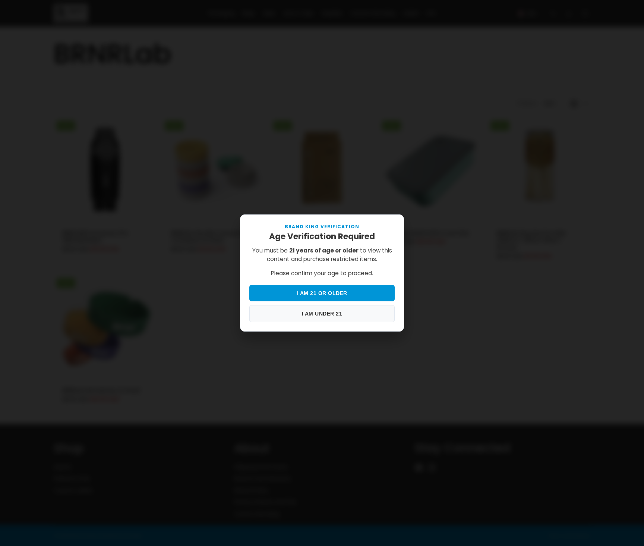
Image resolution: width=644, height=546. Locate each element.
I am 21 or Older (322, 293)
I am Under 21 (322, 314)
